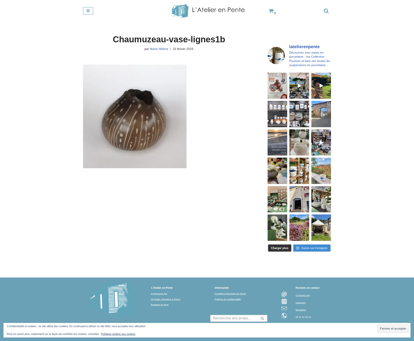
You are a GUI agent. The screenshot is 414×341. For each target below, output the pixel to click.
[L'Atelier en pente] (207, 11)
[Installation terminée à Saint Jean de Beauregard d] (321, 227)
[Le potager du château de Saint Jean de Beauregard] (299, 227)
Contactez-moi (303, 295)
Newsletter (301, 310)
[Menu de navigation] (88, 10)
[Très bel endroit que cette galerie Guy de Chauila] (299, 114)
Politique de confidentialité (228, 299)
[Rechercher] (326, 10)
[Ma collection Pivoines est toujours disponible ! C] (299, 142)
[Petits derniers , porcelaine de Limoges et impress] (321, 171)
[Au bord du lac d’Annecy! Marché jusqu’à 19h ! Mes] (299, 86)
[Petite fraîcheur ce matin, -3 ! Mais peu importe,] (321, 142)
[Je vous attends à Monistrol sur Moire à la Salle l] (277, 86)
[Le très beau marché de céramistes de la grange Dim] (321, 86)
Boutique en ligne (160, 304)
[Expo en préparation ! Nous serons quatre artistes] (321, 114)
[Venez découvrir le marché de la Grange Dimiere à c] (321, 199)
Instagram (301, 302)
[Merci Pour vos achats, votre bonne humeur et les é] (277, 171)
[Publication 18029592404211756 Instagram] (299, 171)
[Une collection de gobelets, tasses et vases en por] (277, 114)
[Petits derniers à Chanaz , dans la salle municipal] (277, 199)
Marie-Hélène (159, 49)
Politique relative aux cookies (118, 334)
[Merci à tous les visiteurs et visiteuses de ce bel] (277, 227)
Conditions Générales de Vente (230, 293)
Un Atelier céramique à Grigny (165, 299)
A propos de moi (159, 293)
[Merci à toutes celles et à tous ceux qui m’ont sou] (277, 142)
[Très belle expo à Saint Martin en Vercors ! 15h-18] (299, 199)
